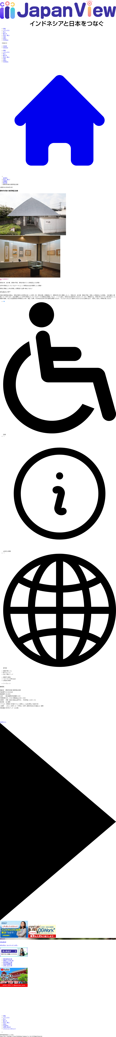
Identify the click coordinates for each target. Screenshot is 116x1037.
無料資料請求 (7, 959)
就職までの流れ (8, 960)
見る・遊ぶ (6, 35)
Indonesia (5, 47)
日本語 (5, 46)
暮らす (5, 33)
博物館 (5, 181)
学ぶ (4, 32)
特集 (4, 28)
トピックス (6, 30)
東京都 (5, 182)
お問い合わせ (7, 965)
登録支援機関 (7, 964)
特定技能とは (7, 962)
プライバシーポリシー (9, 1028)
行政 (4, 37)
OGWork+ (6, 40)
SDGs (4, 38)
